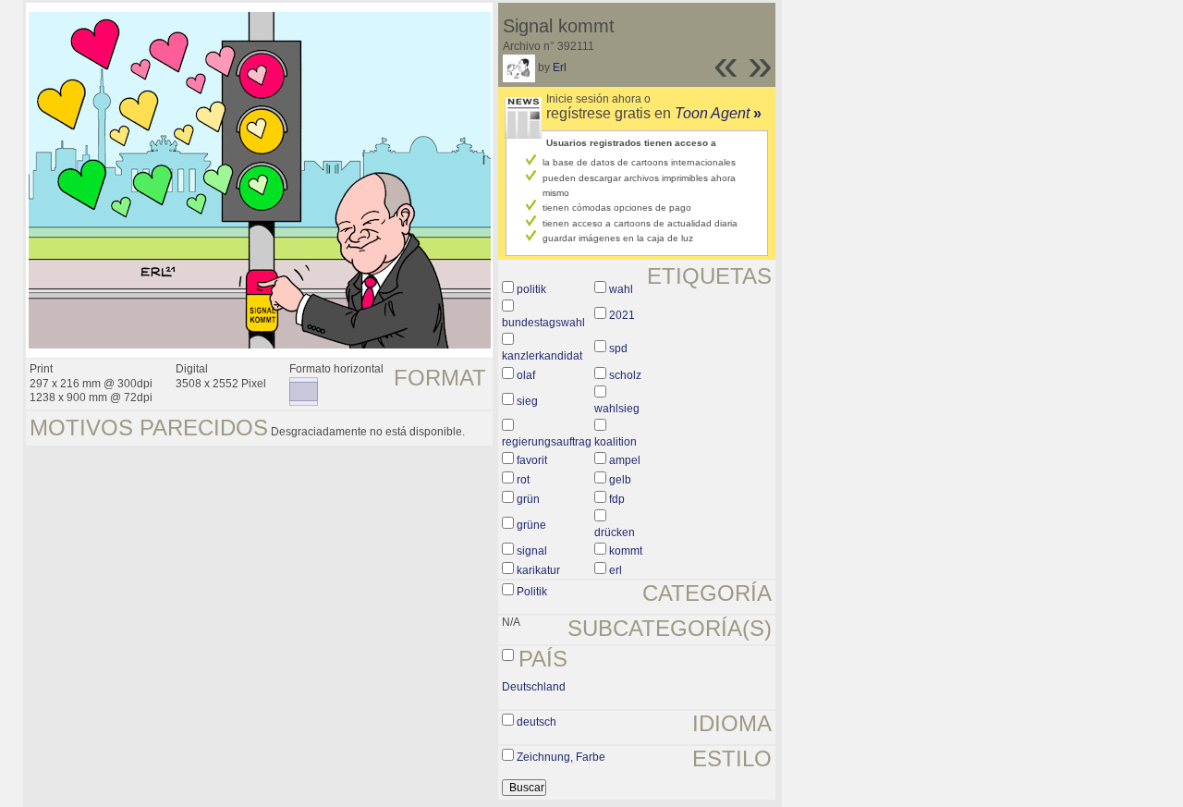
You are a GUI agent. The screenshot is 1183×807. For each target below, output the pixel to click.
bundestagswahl (543, 322)
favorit (532, 460)
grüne (531, 525)
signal (532, 550)
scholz (625, 375)
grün (528, 499)
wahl (621, 289)
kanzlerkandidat (542, 355)
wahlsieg (617, 408)
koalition (615, 441)
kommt (625, 550)
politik (531, 289)
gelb (620, 479)
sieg (527, 401)
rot (523, 479)
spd (618, 348)
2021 (622, 315)
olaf (526, 375)
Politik (532, 591)
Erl (560, 67)
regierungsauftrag (547, 441)
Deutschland (534, 686)
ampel (624, 460)
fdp (617, 499)
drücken (614, 532)
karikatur (538, 570)
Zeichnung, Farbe (561, 757)
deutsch (536, 721)
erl (615, 570)
